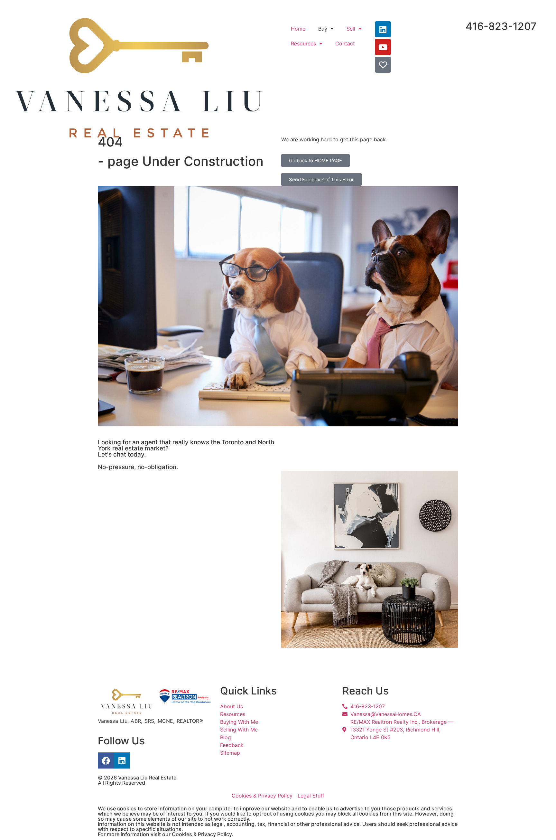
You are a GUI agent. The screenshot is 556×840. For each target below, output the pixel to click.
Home (298, 28)
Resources (303, 43)
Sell (351, 28)
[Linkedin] (122, 760)
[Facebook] (106, 760)
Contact (345, 43)
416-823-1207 (501, 26)
